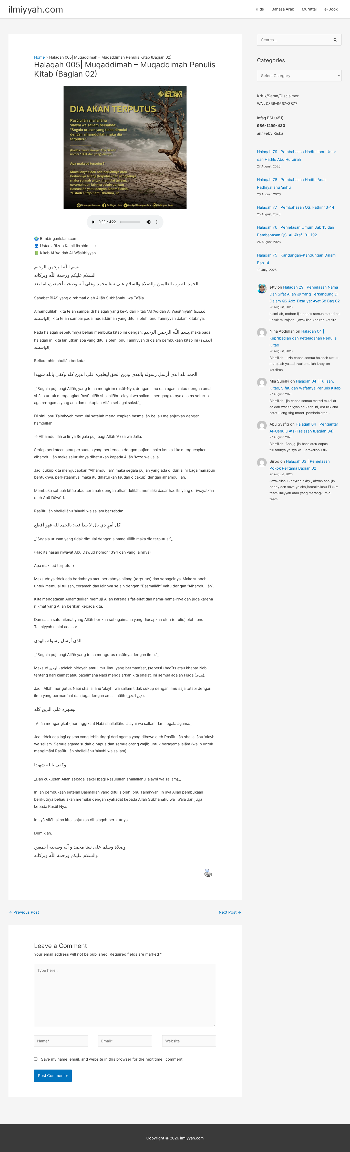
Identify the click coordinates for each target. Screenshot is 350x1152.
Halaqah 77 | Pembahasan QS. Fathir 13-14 (295, 207)
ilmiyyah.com (35, 9)
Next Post (230, 912)
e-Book (331, 9)
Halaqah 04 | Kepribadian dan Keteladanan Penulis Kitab (303, 338)
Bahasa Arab (283, 9)
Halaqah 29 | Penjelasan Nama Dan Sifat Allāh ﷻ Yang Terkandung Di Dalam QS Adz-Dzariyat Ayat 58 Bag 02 (305, 294)
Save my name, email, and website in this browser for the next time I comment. (112, 1059)
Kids (260, 9)
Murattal (309, 9)
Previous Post (24, 912)
